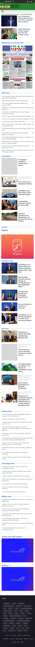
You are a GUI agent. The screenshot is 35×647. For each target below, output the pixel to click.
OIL (24, 615)
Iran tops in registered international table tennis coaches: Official (14, 104)
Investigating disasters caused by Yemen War (24, 203)
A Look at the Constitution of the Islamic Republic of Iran (17, 119)
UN (28, 628)
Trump (6, 628)
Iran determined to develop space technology (15, 484)
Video (22, 642)
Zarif (26, 630)
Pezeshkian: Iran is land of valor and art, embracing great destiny (16, 434)
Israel (17, 613)
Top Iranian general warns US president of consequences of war (14, 528)
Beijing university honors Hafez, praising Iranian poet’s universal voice (17, 422)
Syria (14, 625)
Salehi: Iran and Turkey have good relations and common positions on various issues (15, 443)
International (26, 635)
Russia (18, 623)
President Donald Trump (10, 620)
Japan (22, 613)
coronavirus (21, 603)
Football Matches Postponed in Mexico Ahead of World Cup (16, 129)
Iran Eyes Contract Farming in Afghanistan (13, 121)
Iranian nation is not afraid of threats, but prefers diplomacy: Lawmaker (15, 133)
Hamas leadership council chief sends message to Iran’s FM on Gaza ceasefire (17, 151)
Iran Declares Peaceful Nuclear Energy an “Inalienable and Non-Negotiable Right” (16, 138)
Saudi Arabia (7, 625)
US (5, 630)
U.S (18, 628)
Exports (10, 608)
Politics (19, 635)
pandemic (21, 618)
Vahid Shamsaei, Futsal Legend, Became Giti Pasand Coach (24, 32)
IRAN (27, 610)
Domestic (6, 639)
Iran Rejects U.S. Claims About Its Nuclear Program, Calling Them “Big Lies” (16, 112)
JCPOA (29, 613)
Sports (31, 639)
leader (6, 615)
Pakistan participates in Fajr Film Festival (14, 419)
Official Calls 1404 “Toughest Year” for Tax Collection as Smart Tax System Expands (17, 142)
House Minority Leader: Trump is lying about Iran (15, 100)
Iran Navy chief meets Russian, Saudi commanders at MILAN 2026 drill (17, 514)
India (22, 610)
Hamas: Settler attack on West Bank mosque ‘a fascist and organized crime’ (16, 125)
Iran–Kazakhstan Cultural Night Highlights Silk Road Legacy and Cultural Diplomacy (16, 415)
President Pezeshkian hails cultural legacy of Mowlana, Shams (17, 448)
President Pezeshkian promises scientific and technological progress (14, 467)
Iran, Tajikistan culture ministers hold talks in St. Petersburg (15, 453)
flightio (5, 230)
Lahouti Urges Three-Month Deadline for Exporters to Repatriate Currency (16, 146)
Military (26, 639)
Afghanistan (7, 603)
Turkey (12, 628)
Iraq (5, 613)
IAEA (16, 610)
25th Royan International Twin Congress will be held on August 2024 (17, 479)
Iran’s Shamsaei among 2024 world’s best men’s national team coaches (25, 19)
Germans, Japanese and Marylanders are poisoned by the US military (25, 217)
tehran (20, 625)
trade (26, 625)
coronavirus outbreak (9, 605)
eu (5, 608)
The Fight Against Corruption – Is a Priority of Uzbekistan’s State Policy (25, 367)
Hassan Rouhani (8, 610)
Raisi (6, 623)
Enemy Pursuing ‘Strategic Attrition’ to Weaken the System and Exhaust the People (16, 509)
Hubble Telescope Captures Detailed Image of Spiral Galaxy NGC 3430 (16, 472)
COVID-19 (19, 605)
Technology (18, 639)
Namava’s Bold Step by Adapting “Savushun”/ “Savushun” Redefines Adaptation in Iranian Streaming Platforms (16, 428)
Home (7, 635)
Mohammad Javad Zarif (15, 615)
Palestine (13, 618)
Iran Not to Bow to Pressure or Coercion (24, 306)
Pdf (18, 642)
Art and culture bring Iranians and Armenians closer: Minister (16, 457)
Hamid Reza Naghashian (27, 608)
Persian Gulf (29, 618)
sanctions (26, 623)
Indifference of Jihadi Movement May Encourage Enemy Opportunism (17, 108)
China (14, 603)
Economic (13, 635)
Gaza (17, 608)
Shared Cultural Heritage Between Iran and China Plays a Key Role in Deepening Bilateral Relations (17, 438)
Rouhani (12, 623)
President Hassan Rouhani (23, 620)
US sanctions (12, 630)
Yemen (19, 630)
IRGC (11, 613)
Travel (14, 642)
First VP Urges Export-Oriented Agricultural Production (16, 116)
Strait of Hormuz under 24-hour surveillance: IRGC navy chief (17, 524)
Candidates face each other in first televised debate (24, 192)
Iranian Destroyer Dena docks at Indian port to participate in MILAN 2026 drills (15, 519)
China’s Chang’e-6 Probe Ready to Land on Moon (16, 476)
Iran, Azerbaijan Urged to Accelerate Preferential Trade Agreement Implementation (16, 97)
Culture (12, 639)
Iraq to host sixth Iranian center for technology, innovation (15, 487)
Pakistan (6, 618)
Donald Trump (28, 605)
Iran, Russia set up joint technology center (14, 491)
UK (23, 628)
